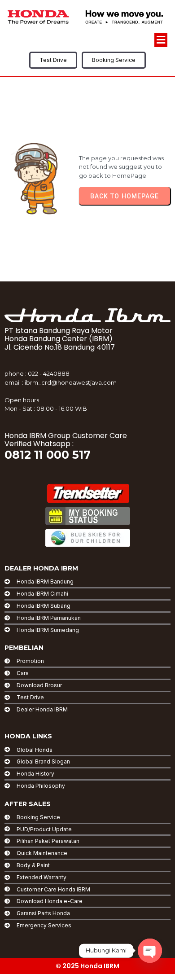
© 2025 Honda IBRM (87, 965)
